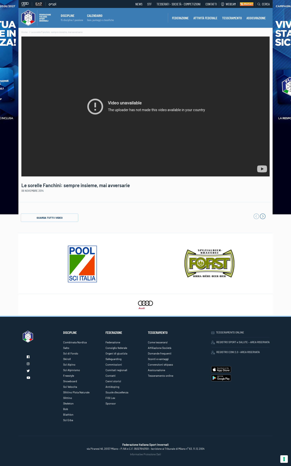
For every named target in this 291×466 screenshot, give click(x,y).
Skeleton (68, 403)
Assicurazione (156, 370)
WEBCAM (231, 4)
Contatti (211, 4)
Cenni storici (113, 381)
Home (24, 32)
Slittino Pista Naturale (76, 392)
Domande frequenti (159, 353)
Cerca (266, 4)
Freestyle (68, 375)
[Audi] (26, 4)
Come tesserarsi (158, 342)
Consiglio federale (116, 348)
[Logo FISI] (36, 17)
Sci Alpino (69, 364)
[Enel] (52, 4)
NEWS (138, 4)
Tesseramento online (160, 375)
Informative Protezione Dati (145, 454)
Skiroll (67, 359)
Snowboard (70, 381)
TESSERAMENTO (232, 18)
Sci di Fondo (70, 353)
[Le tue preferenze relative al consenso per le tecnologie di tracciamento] (284, 459)
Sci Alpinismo (71, 370)
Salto (66, 348)
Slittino (67, 398)
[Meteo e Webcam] (245, 4)
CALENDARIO (94, 15)
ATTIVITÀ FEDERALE (205, 18)
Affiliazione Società (159, 348)
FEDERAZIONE (180, 18)
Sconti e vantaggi (158, 359)
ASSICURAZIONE (256, 18)
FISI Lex (110, 398)
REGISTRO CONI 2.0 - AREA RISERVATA (238, 352)
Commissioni (114, 364)
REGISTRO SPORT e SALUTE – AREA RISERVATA (243, 342)
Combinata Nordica (75, 342)
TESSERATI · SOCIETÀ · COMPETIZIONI (179, 4)
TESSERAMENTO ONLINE (230, 332)
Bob (65, 409)
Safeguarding (113, 359)
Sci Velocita (70, 386)
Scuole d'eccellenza (117, 392)
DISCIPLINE (67, 15)
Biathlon (68, 414)
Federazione (113, 342)
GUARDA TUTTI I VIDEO (50, 217)
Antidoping (112, 386)
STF (149, 4)
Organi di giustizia (116, 353)
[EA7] (40, 4)
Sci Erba (68, 420)
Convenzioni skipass (160, 364)
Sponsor (111, 403)
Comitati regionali (116, 370)
